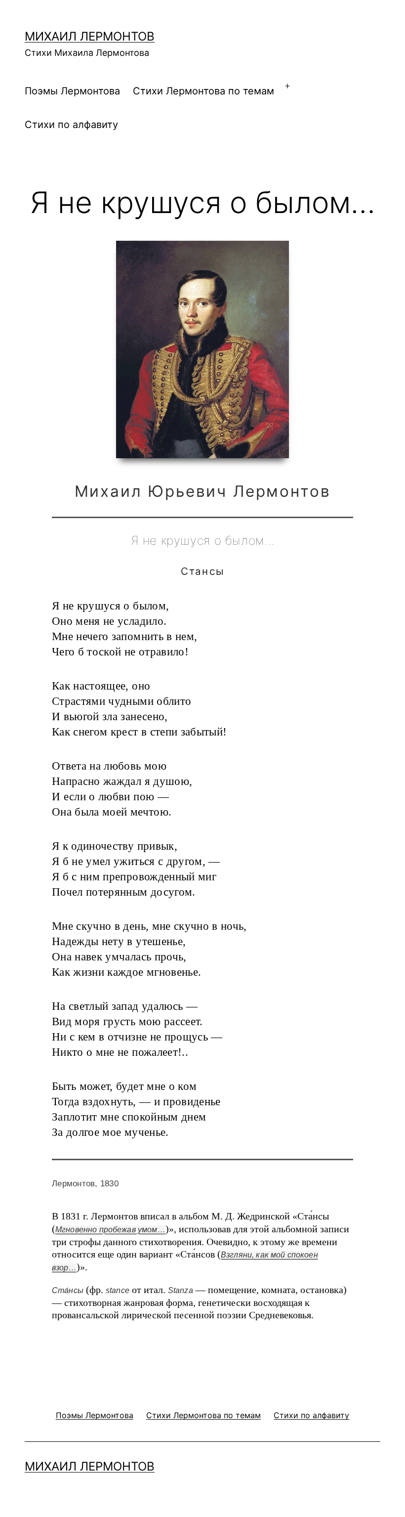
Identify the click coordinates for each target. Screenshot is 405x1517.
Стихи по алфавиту (71, 124)
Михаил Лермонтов (90, 36)
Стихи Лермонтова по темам (203, 91)
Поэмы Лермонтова (72, 91)
